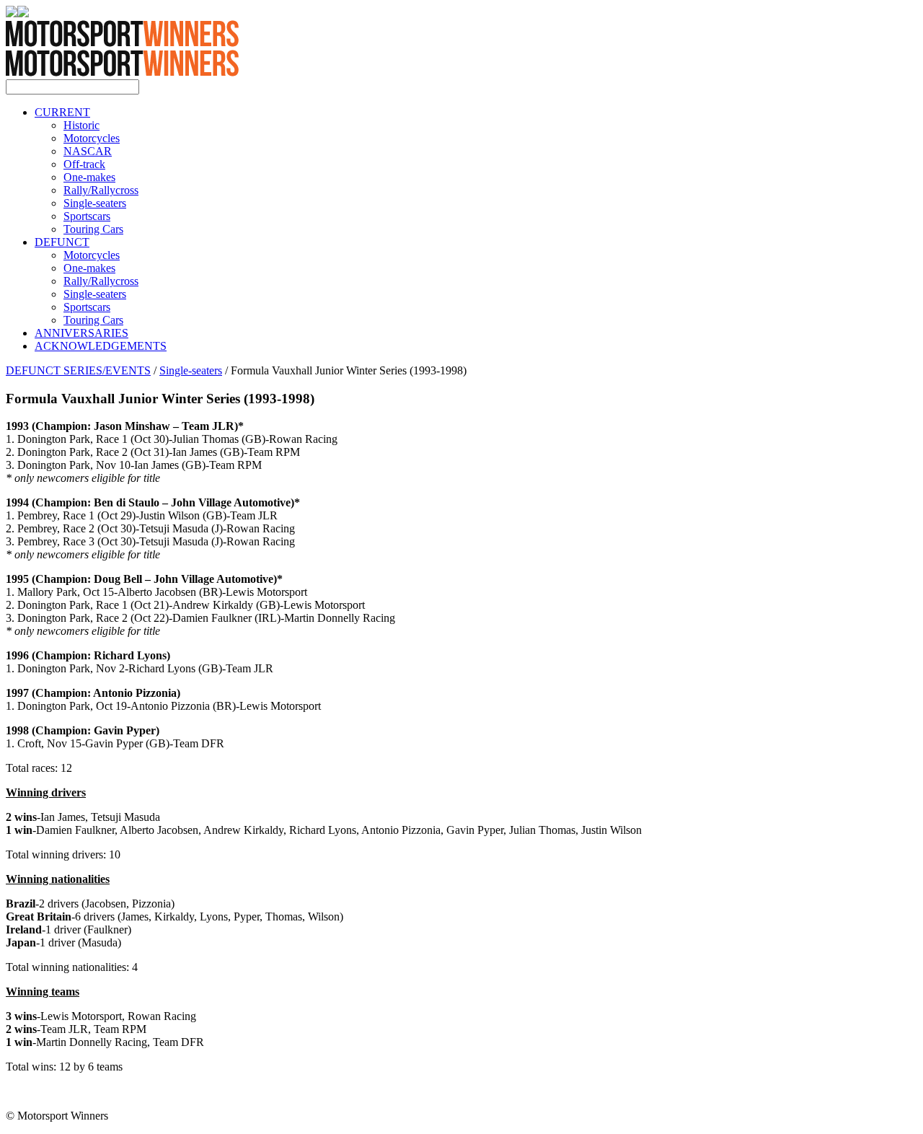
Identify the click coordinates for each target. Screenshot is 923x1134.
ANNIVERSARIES (81, 333)
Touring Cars (93, 229)
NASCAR (87, 151)
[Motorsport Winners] (122, 72)
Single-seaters (94, 203)
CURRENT (62, 112)
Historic (81, 125)
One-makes (89, 177)
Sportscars (86, 216)
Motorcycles (91, 138)
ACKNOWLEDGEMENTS (101, 346)
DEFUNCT (62, 242)
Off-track (84, 164)
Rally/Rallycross (100, 190)
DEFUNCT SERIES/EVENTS (78, 370)
